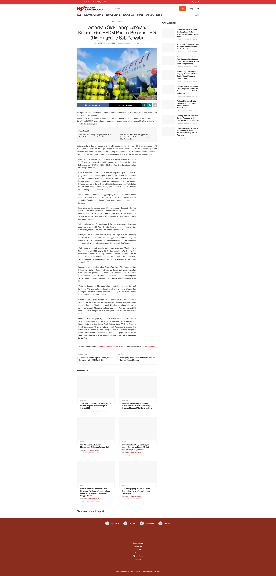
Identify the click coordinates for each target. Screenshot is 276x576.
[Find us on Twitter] (193, 2)
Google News (118, 346)
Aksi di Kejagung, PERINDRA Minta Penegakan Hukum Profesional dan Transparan (136, 490)
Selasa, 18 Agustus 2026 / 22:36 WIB (99, 411)
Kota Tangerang (113, 15)
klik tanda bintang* (149, 346)
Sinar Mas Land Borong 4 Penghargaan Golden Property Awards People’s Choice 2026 (95, 136)
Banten (140, 15)
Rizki (85, 411)
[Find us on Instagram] (195, 2)
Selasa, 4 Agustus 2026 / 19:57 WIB (90, 501)
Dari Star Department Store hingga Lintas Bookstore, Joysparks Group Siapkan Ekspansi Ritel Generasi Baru (136, 137)
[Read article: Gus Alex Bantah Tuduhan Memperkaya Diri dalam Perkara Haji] (96, 431)
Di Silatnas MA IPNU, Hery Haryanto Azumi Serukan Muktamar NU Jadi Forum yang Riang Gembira (136, 447)
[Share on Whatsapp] (144, 105)
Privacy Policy (138, 556)
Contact (88, 2)
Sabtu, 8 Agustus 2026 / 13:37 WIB (132, 455)
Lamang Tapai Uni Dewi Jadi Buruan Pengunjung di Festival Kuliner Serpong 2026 (188, 117)
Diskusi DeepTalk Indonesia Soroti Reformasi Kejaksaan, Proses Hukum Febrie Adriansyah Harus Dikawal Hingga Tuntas (95, 492)
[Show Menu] (198, 8)
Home (79, 15)
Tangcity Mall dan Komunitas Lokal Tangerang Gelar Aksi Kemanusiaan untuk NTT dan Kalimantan (188, 89)
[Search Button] (182, 8)
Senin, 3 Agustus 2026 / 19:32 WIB (132, 499)
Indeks (159, 15)
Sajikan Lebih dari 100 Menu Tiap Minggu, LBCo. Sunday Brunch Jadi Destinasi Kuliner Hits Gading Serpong (188, 60)
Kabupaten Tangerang (93, 15)
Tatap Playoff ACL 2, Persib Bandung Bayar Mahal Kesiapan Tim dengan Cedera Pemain (188, 33)
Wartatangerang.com (103, 346)
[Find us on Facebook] (190, 2)
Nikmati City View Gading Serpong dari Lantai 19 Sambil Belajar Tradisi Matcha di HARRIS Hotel (188, 74)
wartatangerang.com (106, 43)
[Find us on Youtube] (198, 2)
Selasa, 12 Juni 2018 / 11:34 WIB (128, 43)
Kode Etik (138, 549)
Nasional (150, 15)
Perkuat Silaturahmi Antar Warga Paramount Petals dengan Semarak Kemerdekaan (186, 104)
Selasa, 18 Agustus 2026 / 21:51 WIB (141, 411)
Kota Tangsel (129, 15)
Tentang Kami (81, 2)
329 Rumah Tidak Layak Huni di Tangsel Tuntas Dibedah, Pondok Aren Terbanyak (188, 46)
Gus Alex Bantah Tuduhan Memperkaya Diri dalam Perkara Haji (94, 446)
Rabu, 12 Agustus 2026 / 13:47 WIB (90, 452)
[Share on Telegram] (149, 105)
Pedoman (138, 553)
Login (192, 8)
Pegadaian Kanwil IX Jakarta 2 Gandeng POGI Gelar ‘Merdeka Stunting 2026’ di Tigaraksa (188, 131)
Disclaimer (138, 546)
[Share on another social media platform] (155, 105)
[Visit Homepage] (90, 8)
